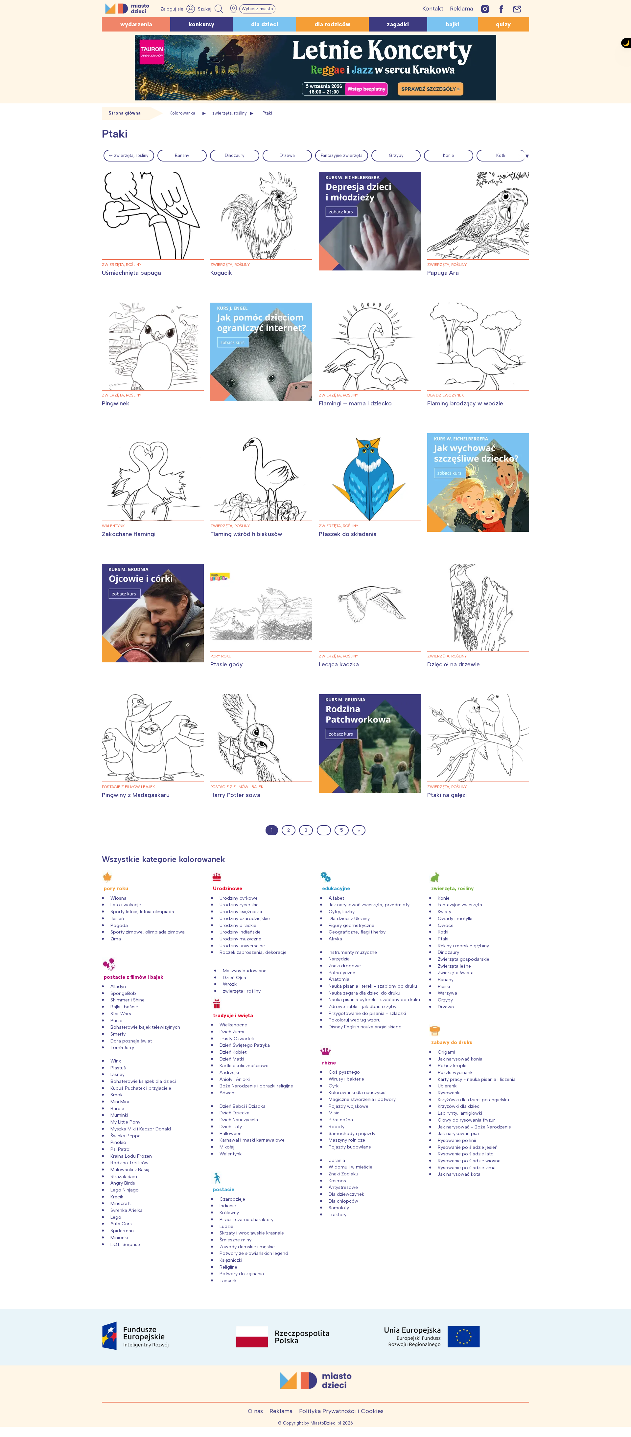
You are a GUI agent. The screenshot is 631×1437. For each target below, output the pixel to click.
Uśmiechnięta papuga (131, 272)
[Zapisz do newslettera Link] (517, 9)
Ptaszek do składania (348, 534)
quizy (503, 24)
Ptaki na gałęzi (447, 795)
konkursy (201, 24)
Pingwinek (115, 403)
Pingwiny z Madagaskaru (136, 795)
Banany (182, 155)
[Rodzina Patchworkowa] (370, 743)
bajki (452, 24)
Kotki (501, 155)
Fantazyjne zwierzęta (341, 155)
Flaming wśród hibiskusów (246, 534)
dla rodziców (332, 24)
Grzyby (396, 155)
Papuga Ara (443, 272)
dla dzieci (264, 24)
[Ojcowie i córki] (153, 613)
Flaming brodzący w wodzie (465, 403)
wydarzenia (136, 24)
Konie (448, 155)
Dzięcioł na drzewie (453, 664)
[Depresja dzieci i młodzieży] (370, 221)
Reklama (461, 8)
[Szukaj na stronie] (211, 9)
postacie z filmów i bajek (128, 786)
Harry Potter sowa (235, 795)
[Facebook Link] (501, 9)
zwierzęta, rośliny (229, 113)
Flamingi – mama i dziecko (355, 403)
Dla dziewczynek (445, 395)
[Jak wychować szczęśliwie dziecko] (478, 482)
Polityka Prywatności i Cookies (341, 1411)
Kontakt (432, 8)
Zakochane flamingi (128, 534)
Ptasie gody (226, 664)
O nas (255, 1411)
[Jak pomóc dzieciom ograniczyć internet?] (261, 352)
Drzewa (287, 155)
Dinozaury (235, 155)
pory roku (220, 656)
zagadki (398, 24)
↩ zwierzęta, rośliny (129, 155)
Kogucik (221, 272)
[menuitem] (129, 155)
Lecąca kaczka (339, 664)
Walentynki (114, 526)
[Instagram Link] (485, 9)
